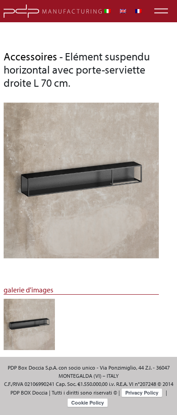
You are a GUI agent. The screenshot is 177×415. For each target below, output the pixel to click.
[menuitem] (107, 11)
